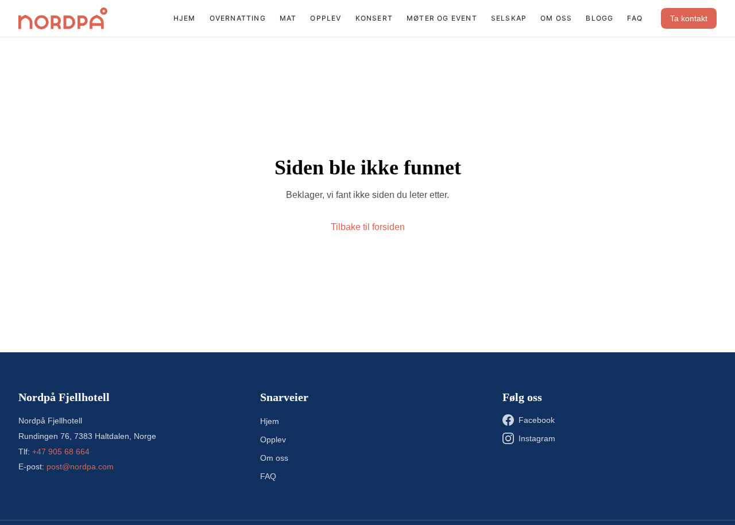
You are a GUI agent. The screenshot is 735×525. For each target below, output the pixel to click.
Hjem (184, 18)
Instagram (537, 438)
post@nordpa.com (80, 466)
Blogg (599, 18)
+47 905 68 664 (61, 451)
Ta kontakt (688, 18)
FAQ (635, 18)
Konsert (374, 18)
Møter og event (442, 18)
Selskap (509, 18)
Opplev (325, 18)
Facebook (537, 420)
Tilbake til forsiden (368, 227)
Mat (288, 18)
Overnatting (238, 18)
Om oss (556, 18)
